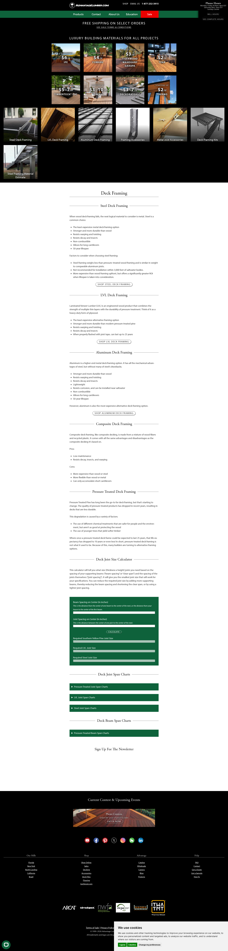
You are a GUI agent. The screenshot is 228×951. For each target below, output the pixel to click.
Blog (141, 873)
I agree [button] (122, 945)
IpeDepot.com (86, 884)
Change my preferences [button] (149, 945)
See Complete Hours (213, 19)
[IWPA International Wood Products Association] (123, 907)
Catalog (141, 862)
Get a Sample (196, 873)
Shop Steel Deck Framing (114, 284)
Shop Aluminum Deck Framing (114, 413)
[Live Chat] (6, 944)
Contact (96, 14)
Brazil (31, 877)
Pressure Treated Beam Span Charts (91, 733)
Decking (86, 870)
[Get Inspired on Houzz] (132, 840)
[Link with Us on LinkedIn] (140, 840)
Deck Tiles (86, 877)
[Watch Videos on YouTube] (87, 840)
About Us (114, 14)
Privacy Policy (107, 927)
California (31, 873)
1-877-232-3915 (150, 3)
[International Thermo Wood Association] (158, 907)
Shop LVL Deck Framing (114, 341)
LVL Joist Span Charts (84, 697)
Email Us (135, 3)
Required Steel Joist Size (85, 657)
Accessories (86, 873)
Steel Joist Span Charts (85, 708)
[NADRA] (141, 907)
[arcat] (69, 908)
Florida (31, 862)
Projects (141, 877)
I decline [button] (132, 945)
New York (31, 866)
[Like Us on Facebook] (96, 840)
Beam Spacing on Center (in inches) (90, 602)
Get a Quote (197, 870)
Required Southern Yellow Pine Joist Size (93, 638)
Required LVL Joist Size (84, 647)
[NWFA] (105, 907)
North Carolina (31, 870)
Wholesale (141, 866)
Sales (86, 866)
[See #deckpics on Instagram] (123, 840)
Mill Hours (213, 14)
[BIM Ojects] (87, 908)
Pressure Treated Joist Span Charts (91, 686)
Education (132, 14)
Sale (149, 14)
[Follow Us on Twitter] (114, 840)
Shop (125, 3)
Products (78, 14)
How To (197, 877)
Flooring (86, 880)
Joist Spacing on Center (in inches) (90, 619)
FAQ (196, 862)
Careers (141, 870)
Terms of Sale (92, 927)
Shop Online (86, 862)
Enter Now (114, 821)
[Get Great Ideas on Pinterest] (105, 840)
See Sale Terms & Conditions (114, 27)
